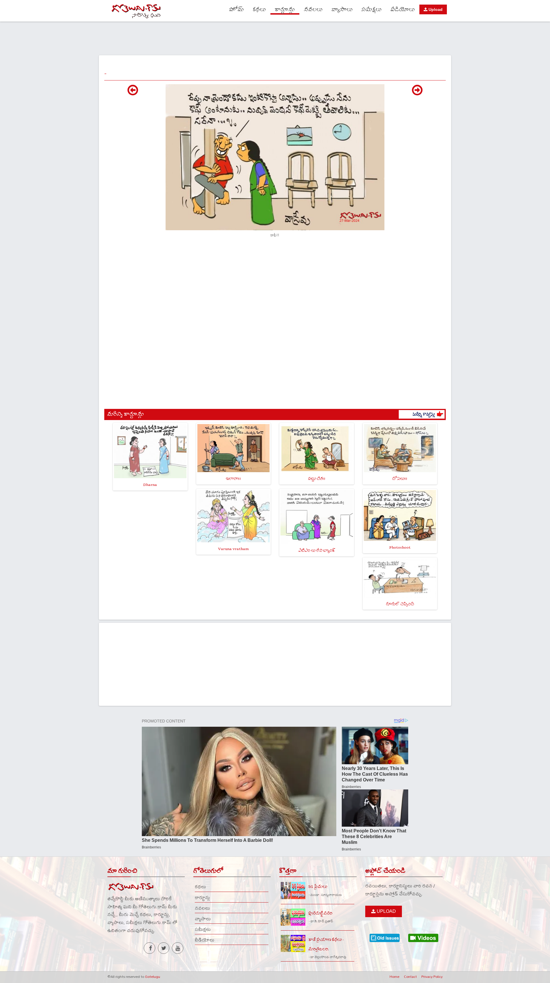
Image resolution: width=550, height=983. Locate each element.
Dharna (150, 484)
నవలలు (313, 10)
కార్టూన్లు (285, 10)
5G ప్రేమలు (317, 886)
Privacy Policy (432, 976)
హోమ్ (236, 10)
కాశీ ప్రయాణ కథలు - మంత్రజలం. (326, 944)
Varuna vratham (233, 548)
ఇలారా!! (233, 478)
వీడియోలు (402, 10)
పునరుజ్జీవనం (320, 913)
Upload (435, 9)
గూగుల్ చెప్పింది (400, 604)
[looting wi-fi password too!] (417, 93)
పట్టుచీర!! (316, 478)
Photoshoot (399, 547)
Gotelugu (152, 976)
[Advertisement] (275, 37)
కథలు (259, 10)
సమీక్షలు (372, 10)
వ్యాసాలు (342, 10)
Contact (410, 976)
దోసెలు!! (399, 478)
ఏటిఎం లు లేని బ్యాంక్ (316, 550)
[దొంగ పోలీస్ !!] (132, 93)
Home (394, 976)
